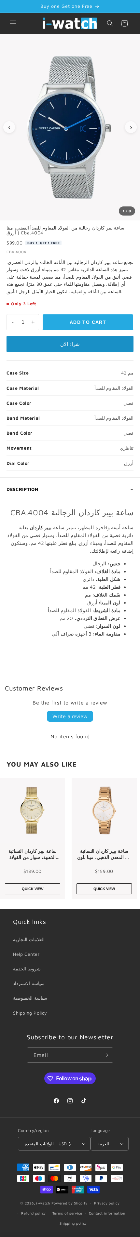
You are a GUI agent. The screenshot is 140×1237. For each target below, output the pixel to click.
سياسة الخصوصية (30, 998)
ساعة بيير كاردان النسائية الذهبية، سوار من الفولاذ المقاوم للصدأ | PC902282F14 (32, 854)
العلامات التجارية (29, 939)
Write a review (70, 716)
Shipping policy (73, 1223)
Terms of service (67, 1213)
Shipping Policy (30, 1013)
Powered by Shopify (69, 1203)
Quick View (32, 889)
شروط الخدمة (27, 968)
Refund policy (33, 1213)
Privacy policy (107, 1203)
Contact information (107, 1213)
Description (22, 489)
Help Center (26, 954)
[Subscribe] (106, 1055)
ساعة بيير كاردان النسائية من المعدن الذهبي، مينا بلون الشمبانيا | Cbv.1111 (104, 854)
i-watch (43, 1203)
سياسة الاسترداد (29, 983)
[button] (13, 23)
